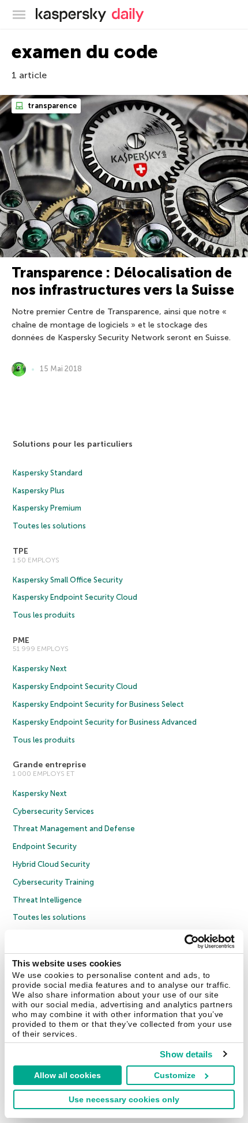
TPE (20, 551)
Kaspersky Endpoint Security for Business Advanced (105, 722)
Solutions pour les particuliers (73, 444)
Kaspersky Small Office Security (68, 580)
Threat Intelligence (47, 900)
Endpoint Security (45, 846)
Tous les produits (44, 615)
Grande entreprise (49, 765)
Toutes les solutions (49, 525)
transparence (51, 105)
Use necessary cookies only (124, 1099)
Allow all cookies (67, 1075)
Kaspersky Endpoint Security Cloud (75, 597)
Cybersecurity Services (53, 811)
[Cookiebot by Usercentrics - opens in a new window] (184, 941)
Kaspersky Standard (47, 473)
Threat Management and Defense (74, 828)
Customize (175, 1075)
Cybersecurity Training (53, 882)
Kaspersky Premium (47, 508)
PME (21, 640)
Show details (186, 1054)
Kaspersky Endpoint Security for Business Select (98, 704)
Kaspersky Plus (39, 490)
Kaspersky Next (40, 668)
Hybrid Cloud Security (51, 864)
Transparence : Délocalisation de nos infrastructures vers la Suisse (123, 281)
